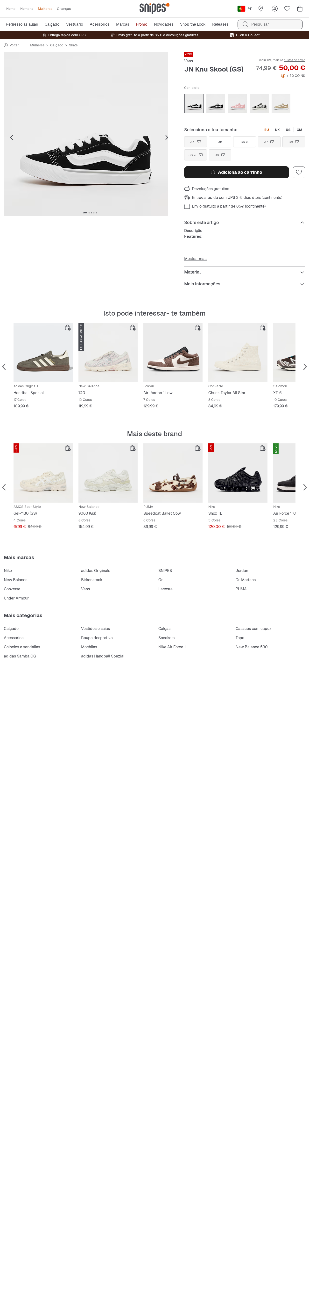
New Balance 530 (252, 647)
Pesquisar (260, 24)
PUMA (241, 589)
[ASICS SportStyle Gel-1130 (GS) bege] (43, 473)
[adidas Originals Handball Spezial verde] (43, 352)
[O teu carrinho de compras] (300, 8)
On (160, 579)
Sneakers (166, 637)
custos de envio (294, 60)
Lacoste (165, 589)
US (288, 130)
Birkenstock (91, 579)
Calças (164, 628)
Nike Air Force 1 (172, 647)
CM (299, 130)
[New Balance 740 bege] (108, 352)
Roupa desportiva (97, 637)
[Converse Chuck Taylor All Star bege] (237, 352)
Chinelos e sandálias (22, 647)
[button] (90, 134)
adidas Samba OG (20, 656)
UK (277, 130)
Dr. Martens (246, 579)
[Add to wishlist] (299, 172)
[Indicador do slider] (85, 213)
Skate (73, 45)
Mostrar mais (195, 259)
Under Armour (16, 598)
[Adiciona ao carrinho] (68, 328)
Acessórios (13, 637)
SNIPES (165, 570)
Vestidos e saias (95, 628)
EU (266, 130)
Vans (188, 61)
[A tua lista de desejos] (287, 8)
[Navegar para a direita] (167, 138)
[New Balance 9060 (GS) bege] (108, 473)
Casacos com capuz (254, 628)
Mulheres (37, 45)
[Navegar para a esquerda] (11, 138)
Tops (240, 637)
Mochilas (89, 647)
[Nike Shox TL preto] (237, 473)
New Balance (16, 579)
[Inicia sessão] (274, 8)
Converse (12, 589)
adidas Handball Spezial (102, 656)
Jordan (242, 570)
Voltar (14, 45)
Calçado (56, 45)
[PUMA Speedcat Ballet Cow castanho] (173, 473)
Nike (8, 570)
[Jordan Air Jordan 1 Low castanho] (173, 352)
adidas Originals (95, 570)
